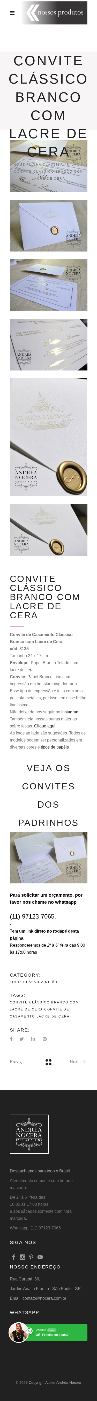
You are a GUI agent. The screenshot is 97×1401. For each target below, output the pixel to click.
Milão (73, 164)
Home (19, 164)
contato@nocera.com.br (44, 1298)
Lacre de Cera (53, 1016)
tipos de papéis (55, 747)
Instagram (70, 712)
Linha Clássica (46, 164)
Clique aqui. (45, 726)
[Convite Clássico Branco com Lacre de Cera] (48, 226)
